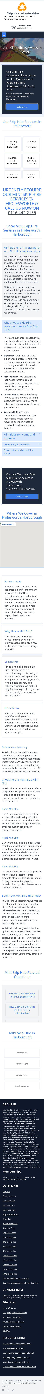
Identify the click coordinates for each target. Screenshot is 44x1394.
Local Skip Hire (9, 1200)
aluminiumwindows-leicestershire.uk (18, 1353)
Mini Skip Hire (9, 1205)
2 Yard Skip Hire (9, 1237)
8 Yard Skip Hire (9, 1251)
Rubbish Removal (10, 1223)
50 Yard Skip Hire (10, 1274)
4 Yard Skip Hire (9, 1242)
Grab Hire (7, 1219)
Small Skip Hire (9, 1210)
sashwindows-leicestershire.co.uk (17, 1343)
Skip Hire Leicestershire (23, 13)
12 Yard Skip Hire (10, 1260)
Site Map (6, 1331)
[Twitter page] (13, 1390)
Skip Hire (6, 1191)
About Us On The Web (12, 1317)
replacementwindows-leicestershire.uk (19, 1366)
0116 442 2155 (22, 212)
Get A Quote (22, 107)
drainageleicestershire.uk (13, 1348)
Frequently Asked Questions (15, 1312)
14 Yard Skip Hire (10, 1264)
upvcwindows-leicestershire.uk (16, 1362)
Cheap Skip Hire (9, 1196)
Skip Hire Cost (9, 1228)
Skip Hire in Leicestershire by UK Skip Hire (20, 1283)
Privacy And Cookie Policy (13, 1322)
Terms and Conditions (12, 1326)
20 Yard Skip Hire (10, 1269)
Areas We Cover (9, 1308)
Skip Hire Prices (9, 1232)
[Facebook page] (3, 1390)
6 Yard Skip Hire (9, 1246)
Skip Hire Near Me (10, 1214)
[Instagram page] (8, 1390)
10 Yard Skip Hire (10, 1255)
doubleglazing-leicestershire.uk (16, 1357)
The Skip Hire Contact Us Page (16, 1278)
